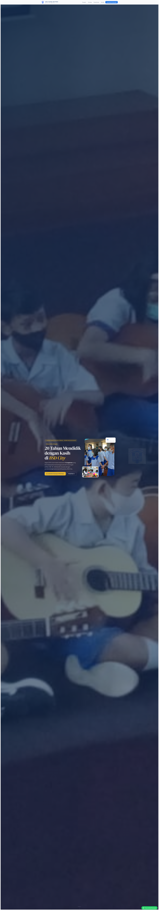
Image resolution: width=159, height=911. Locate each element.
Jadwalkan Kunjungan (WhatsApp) (56, 473)
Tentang (90, 2)
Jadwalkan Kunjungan (112, 2)
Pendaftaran (96, 2)
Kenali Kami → (71, 473)
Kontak (102, 2)
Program (84, 2)
